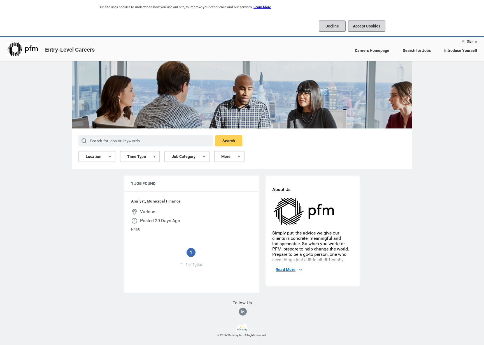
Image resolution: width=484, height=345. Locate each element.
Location (93, 156)
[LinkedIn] (243, 312)
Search (228, 141)
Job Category (184, 156)
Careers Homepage (372, 50)
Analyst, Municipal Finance (156, 201)
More (226, 156)
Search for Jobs (417, 50)
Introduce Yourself (460, 50)
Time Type (136, 156)
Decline (332, 26)
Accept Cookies (366, 26)
